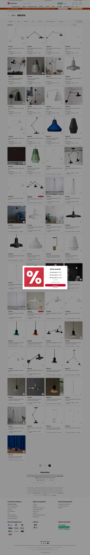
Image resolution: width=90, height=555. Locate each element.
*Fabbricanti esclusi (55, 287)
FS (55, 282)
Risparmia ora (55, 285)
